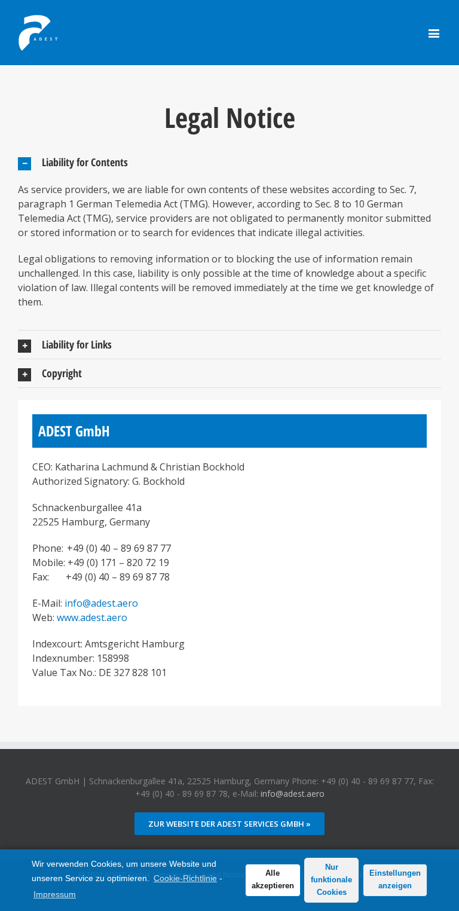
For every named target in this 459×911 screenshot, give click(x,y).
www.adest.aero (92, 617)
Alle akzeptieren (273, 879)
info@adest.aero (101, 603)
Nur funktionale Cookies (331, 880)
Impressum (54, 894)
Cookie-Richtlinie (185, 878)
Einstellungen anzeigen (395, 879)
